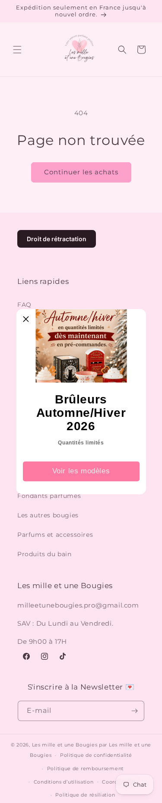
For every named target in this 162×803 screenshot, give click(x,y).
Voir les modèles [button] (81, 471)
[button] (26, 318)
